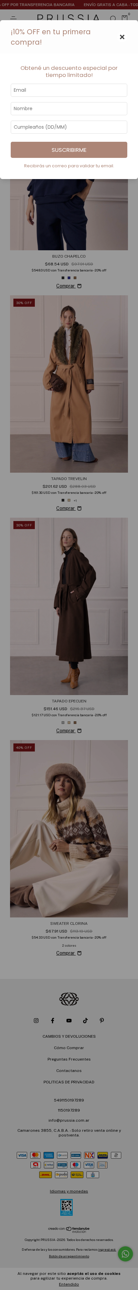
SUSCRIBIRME (69, 150)
